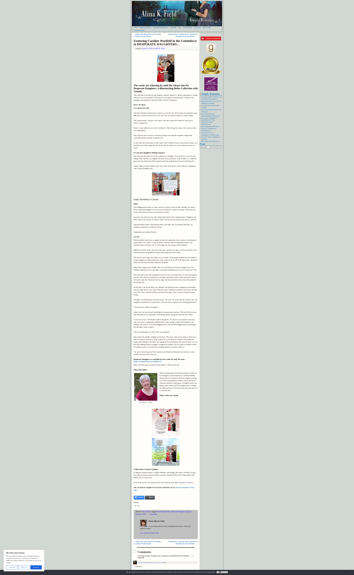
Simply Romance (211, 94)
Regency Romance (145, 27)
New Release (146, 512)
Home (136, 27)
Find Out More (187, 27)
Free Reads (197, 27)
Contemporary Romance (160, 27)
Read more (224, 572)
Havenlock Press (139, 30)
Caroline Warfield (142, 562)
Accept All (36, 567)
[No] (352, 572)
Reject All (24, 567)
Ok (218, 572)
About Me (173, 27)
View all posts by (149, 533)
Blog (179, 27)
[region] (24, 560)
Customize (12, 567)
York (144, 514)
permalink (153, 514)
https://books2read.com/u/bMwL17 (148, 361)
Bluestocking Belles (163, 512)
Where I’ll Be (207, 27)
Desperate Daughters (178, 512)
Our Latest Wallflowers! (209, 118)
